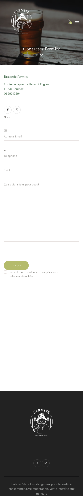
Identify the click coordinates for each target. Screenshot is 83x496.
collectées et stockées (21, 276)
